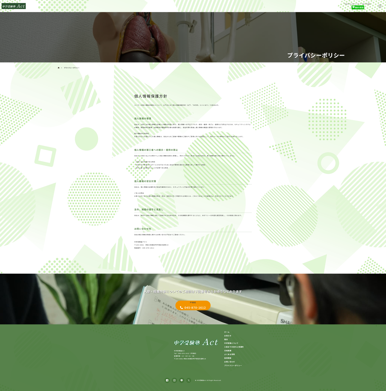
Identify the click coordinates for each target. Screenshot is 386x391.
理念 (226, 339)
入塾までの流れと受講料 (234, 347)
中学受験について (231, 343)
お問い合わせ (229, 362)
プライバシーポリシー (72, 68)
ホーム (227, 332)
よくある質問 (229, 354)
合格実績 (227, 350)
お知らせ (227, 335)
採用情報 (227, 358)
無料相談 (359, 7)
